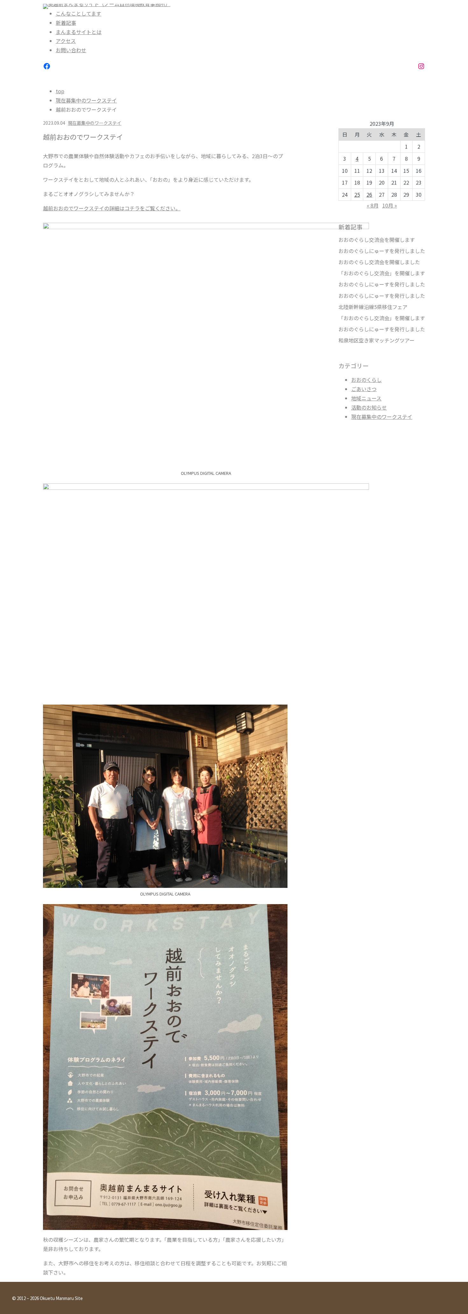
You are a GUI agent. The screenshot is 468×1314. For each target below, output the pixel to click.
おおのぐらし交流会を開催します (376, 240)
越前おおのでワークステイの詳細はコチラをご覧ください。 (112, 208)
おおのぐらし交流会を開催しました (379, 262)
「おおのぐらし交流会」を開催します (381, 273)
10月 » (389, 205)
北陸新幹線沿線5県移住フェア (373, 307)
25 (357, 194)
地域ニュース (366, 398)
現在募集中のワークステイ (86, 100)
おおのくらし (366, 379)
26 (369, 194)
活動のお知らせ (369, 407)
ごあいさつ (364, 389)
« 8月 (373, 205)
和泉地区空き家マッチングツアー (376, 340)
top (60, 91)
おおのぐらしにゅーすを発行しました (381, 251)
